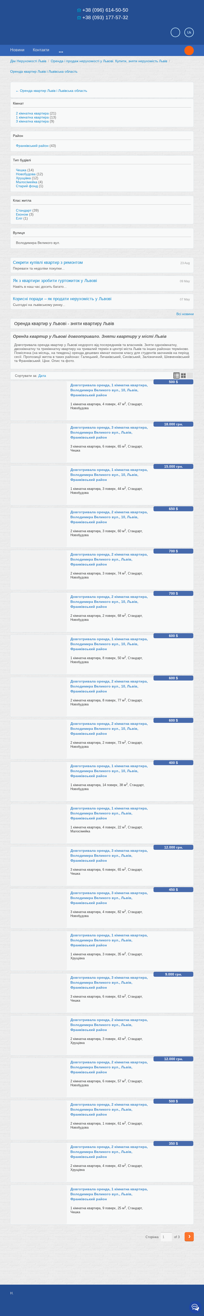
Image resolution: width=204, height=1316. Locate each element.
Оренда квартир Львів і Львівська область (43, 71)
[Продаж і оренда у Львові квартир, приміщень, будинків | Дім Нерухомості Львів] (45, 31)
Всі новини (185, 314)
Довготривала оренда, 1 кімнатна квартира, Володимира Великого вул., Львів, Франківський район (109, 813)
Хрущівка (23, 178)
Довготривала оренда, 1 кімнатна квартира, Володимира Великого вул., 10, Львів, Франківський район (109, 390)
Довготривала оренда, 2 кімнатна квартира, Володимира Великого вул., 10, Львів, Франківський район (109, 517)
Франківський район (32, 146)
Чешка (21, 170)
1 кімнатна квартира (32, 117)
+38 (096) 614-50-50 (105, 10)
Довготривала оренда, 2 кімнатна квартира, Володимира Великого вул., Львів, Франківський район (109, 559)
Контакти (41, 50)
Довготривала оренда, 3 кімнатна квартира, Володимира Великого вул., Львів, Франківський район (109, 432)
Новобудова (26, 174)
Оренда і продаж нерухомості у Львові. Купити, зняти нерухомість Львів (109, 61)
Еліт (19, 218)
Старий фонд (27, 186)
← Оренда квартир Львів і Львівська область (51, 91)
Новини (17, 50)
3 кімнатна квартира (32, 121)
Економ (22, 214)
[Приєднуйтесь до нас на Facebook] (156, 1296)
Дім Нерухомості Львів (28, 61)
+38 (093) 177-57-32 (105, 17)
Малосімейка (26, 182)
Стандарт (23, 210)
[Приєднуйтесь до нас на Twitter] (167, 1296)
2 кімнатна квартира (32, 113)
